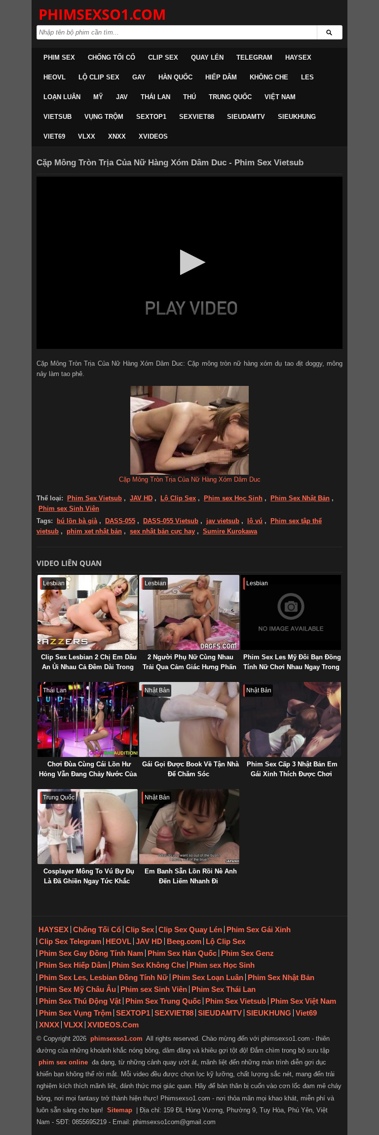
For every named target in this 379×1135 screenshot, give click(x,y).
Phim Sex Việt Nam (303, 1001)
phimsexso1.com (116, 1038)
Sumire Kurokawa (230, 531)
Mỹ (98, 97)
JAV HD (141, 498)
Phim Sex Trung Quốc (163, 1001)
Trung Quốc (230, 97)
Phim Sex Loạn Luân (207, 977)
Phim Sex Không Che (148, 965)
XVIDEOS (153, 136)
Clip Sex (163, 57)
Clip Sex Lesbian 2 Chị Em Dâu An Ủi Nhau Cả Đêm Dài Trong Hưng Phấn (89, 667)
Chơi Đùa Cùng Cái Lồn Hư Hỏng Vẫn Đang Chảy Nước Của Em (88, 774)
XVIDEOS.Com (113, 1025)
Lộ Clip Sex (98, 77)
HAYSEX (298, 57)
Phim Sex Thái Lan (223, 989)
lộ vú (255, 521)
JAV (122, 97)
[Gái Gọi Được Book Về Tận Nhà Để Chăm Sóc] (189, 719)
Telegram (254, 57)
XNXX (117, 136)
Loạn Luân (61, 97)
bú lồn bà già (77, 521)
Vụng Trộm (103, 116)
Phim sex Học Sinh (233, 498)
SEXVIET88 (196, 116)
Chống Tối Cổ (111, 57)
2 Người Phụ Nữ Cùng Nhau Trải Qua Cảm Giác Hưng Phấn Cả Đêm (189, 667)
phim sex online (63, 1062)
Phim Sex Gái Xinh (259, 929)
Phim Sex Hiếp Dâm (73, 965)
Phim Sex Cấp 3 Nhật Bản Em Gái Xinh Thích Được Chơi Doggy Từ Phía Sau (292, 774)
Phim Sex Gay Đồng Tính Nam (91, 953)
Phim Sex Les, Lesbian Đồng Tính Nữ (103, 977)
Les (307, 77)
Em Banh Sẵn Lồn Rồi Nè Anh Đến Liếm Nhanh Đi (191, 876)
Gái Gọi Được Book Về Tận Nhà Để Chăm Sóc (190, 769)
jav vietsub (222, 521)
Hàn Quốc (175, 77)
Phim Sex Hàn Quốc (182, 953)
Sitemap (119, 1110)
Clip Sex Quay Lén (190, 929)
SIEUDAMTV (246, 116)
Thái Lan (155, 97)
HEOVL (54, 77)
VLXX (86, 136)
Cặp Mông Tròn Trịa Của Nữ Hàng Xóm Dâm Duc (190, 479)
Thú (189, 97)
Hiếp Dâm (221, 77)
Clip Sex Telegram (70, 941)
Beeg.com (184, 941)
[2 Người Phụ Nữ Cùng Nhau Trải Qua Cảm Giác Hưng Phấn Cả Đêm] (189, 612)
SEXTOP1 (151, 116)
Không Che (269, 77)
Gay (139, 77)
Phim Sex (59, 57)
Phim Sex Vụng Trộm (75, 1013)
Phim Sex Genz (247, 953)
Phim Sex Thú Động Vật (80, 1001)
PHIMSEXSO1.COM (102, 14)
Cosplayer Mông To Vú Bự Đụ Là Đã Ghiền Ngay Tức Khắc (88, 876)
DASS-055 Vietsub (170, 521)
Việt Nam (280, 97)
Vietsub (57, 116)
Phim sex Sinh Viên (68, 508)
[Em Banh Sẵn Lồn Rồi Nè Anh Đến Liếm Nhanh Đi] (189, 826)
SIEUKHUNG (297, 116)
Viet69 (54, 136)
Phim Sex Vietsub (94, 498)
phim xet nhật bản (94, 531)
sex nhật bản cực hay (162, 531)
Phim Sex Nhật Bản (300, 498)
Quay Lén (207, 57)
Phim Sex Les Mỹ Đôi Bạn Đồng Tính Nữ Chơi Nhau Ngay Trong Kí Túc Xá (292, 667)
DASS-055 (120, 521)
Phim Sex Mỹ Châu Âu (77, 989)
